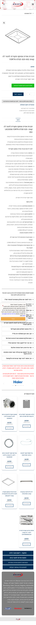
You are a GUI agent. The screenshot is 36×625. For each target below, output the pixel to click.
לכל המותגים (28, 13)
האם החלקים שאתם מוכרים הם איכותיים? (19, 338)
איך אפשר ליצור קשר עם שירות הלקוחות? (19, 358)
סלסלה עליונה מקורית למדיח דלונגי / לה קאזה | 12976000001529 (26, 532)
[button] (32, 4)
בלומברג (32, 368)
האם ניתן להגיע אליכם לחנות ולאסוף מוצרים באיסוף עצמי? (18, 323)
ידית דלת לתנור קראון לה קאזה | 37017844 (26, 493)
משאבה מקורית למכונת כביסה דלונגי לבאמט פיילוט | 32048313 (9, 416)
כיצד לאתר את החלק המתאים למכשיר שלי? (18, 299)
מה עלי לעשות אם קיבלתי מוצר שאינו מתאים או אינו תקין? (18, 353)
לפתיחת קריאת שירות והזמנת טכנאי (25, 373)
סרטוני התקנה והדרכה (8, 376)
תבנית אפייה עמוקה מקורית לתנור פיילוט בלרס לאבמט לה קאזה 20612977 (9, 494)
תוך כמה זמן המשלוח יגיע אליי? (22, 334)
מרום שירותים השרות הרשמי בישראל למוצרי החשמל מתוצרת (19, 366)
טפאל (17, 370)
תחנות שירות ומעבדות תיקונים (22, 376)
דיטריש (4, 368)
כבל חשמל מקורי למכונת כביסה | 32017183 (26, 454)
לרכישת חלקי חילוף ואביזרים (9, 373)
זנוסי (28, 368)
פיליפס (20, 370)
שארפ (4, 366)
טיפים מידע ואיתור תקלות (18, 378)
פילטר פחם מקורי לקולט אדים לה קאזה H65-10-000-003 (26, 415)
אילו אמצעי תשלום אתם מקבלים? (21, 329)
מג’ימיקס (14, 368)
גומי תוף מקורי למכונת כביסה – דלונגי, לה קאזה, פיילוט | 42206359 (9, 455)
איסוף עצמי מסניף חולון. (29, 113)
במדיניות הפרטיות (11, 314)
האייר (22, 368)
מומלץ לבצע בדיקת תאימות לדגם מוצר (23, 85)
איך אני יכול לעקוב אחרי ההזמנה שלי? (20, 343)
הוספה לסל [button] (26, 426)
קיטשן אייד (9, 368)
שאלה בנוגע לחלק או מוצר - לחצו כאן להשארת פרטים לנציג (17, 101)
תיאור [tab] (18, 120)
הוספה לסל (18, 94)
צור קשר (32, 376)
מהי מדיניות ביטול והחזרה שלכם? (21, 347)
